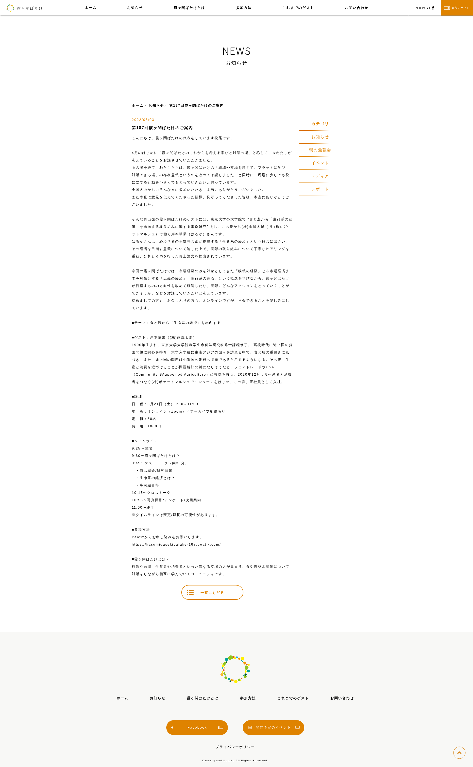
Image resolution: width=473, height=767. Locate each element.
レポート (320, 189)
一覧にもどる (212, 593)
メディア (320, 176)
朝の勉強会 (320, 150)
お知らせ (135, 8)
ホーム (91, 8)
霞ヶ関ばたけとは (189, 8)
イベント (320, 163)
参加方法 (244, 8)
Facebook (197, 727)
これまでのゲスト (298, 8)
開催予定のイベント (273, 727)
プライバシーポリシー (235, 747)
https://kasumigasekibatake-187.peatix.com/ (176, 544)
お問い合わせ (357, 8)
